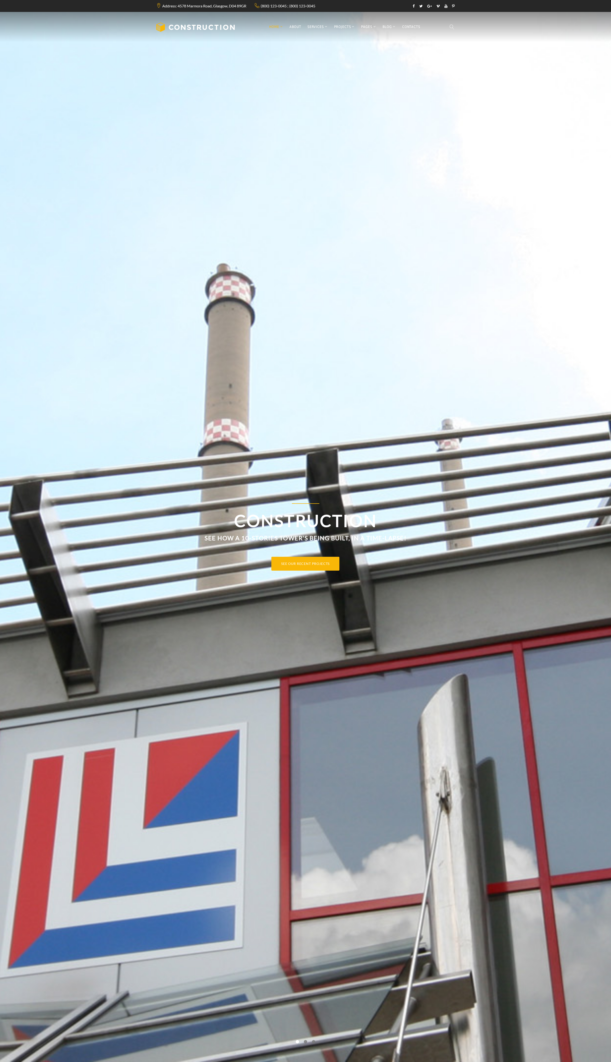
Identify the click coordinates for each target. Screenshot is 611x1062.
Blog (387, 27)
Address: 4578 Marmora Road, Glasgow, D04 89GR (204, 6)
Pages (366, 27)
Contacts (411, 27)
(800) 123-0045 (274, 6)
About (295, 27)
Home (274, 27)
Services (315, 27)
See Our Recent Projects (305, 564)
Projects (342, 27)
